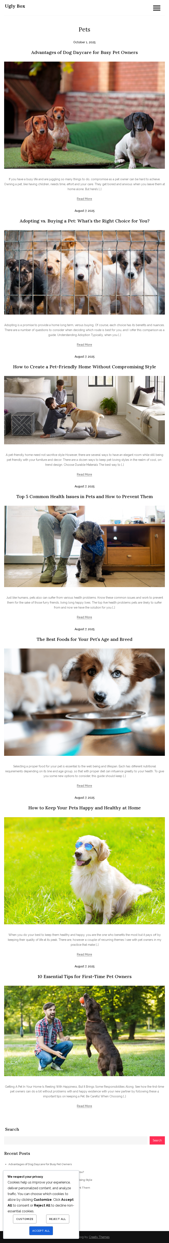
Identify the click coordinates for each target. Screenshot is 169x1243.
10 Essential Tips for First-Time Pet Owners (84, 976)
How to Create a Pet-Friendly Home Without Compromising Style (84, 367)
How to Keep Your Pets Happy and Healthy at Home (84, 808)
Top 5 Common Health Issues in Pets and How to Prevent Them (84, 496)
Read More (84, 198)
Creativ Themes (99, 1237)
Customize (24, 1219)
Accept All (41, 1230)
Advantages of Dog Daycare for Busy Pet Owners (84, 52)
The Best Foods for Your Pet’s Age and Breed (84, 639)
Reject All (57, 1219)
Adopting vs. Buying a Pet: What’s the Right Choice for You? (84, 221)
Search (12, 1129)
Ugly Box (15, 6)
